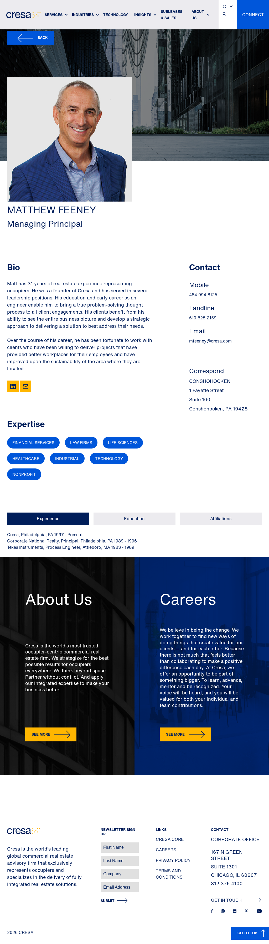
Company (10, 871)
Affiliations (220, 518)
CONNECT (253, 15)
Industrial (67, 458)
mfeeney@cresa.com (210, 341)
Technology (115, 14)
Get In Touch (227, 900)
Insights (142, 14)
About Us (198, 14)
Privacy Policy (173, 860)
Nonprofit (24, 474)
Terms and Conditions (169, 874)
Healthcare (25, 458)
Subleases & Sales (171, 14)
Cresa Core (170, 839)
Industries (83, 14)
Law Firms (81, 442)
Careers (166, 850)
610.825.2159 (202, 318)
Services (54, 14)
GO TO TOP (247, 933)
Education (134, 518)
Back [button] (43, 37)
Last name (10, 858)
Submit (108, 901)
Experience (48, 518)
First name (10, 844)
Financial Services (33, 442)
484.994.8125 (203, 295)
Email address (13, 884)
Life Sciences (123, 442)
